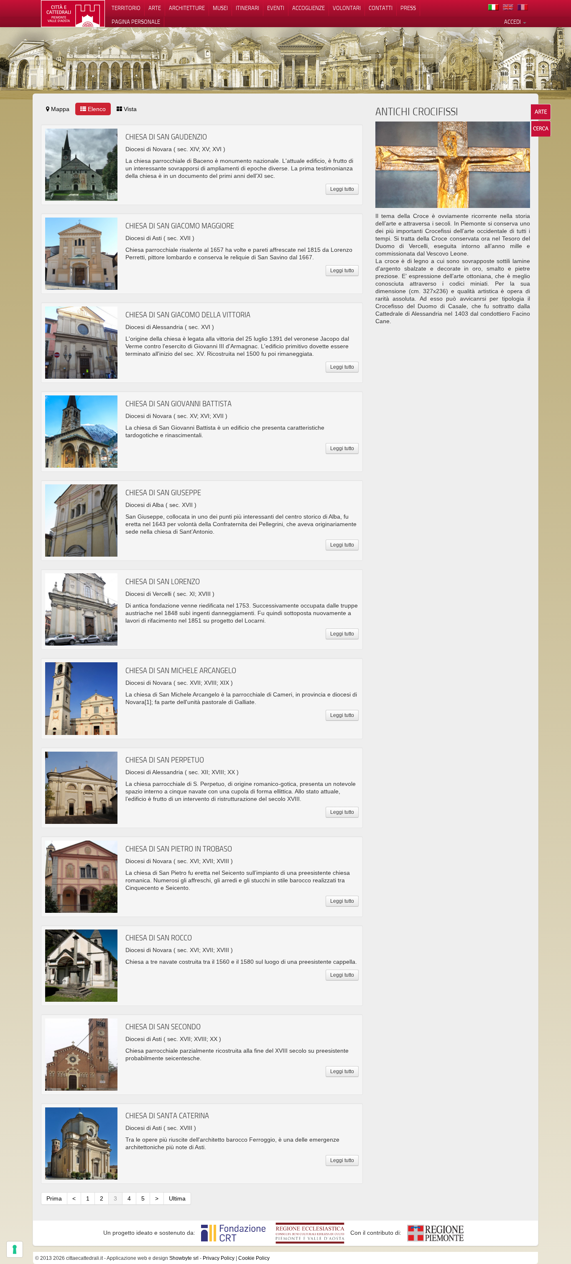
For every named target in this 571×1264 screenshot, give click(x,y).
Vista (129, 109)
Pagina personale (136, 21)
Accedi (513, 21)
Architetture (187, 8)
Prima (54, 1198)
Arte (154, 8)
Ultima (177, 1198)
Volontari (347, 8)
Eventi (275, 8)
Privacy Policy (219, 1258)
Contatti (381, 8)
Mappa (59, 109)
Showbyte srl (184, 1258)
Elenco (96, 109)
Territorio (126, 8)
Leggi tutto (342, 189)
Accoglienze (308, 8)
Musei (220, 8)
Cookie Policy (254, 1258)
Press (408, 8)
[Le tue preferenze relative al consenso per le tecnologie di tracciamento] (15, 1249)
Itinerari (247, 8)
